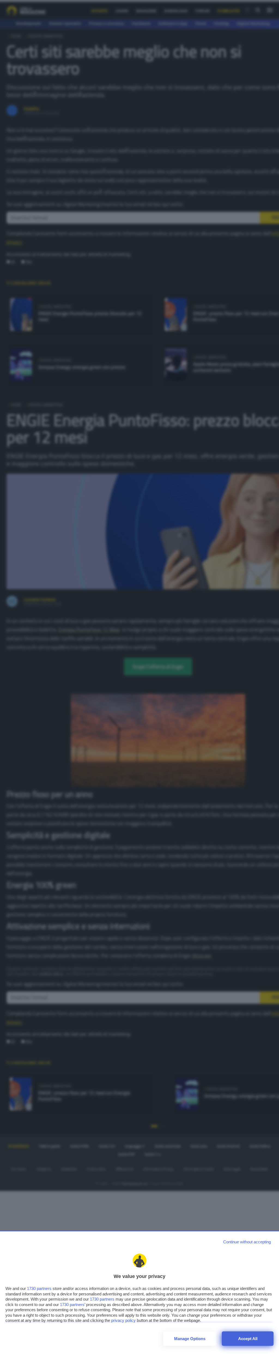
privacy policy (123, 1320)
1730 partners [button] (39, 1288)
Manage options (189, 1338)
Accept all (247, 1338)
